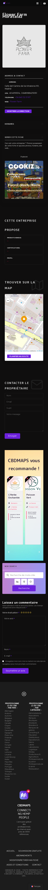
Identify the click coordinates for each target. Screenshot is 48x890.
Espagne (8, 733)
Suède (7, 776)
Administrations (35, 713)
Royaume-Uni (10, 774)
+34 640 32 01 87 (23, 97)
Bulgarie (8, 721)
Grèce (7, 742)
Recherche (24, 588)
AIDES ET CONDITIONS (17, 865)
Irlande (7, 747)
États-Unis (9, 735)
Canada (8, 723)
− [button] (8, 300)
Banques (32, 718)
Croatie (7, 728)
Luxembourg (10, 757)
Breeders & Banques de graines (33, 727)
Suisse (7, 779)
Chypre (7, 725)
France (7, 740)
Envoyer (12, 436)
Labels (31, 745)
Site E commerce (32, 517)
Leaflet (10, 351)
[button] (8, 552)
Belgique (8, 718)
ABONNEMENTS (24, 855)
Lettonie (8, 752)
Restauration (34, 769)
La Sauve (32, 503)
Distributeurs (34, 737)
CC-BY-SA (40, 351)
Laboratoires (34, 747)
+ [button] (8, 297)
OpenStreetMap (24, 351)
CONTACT (36, 865)
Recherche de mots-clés (7, 575)
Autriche (8, 716)
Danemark (9, 730)
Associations (34, 716)
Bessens (14, 503)
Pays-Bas (8, 762)
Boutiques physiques (32, 513)
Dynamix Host (35, 872)
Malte (7, 759)
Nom (5, 649)
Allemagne (9, 711)
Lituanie (8, 755)
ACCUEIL (11, 851)
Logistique (33, 749)
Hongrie (8, 745)
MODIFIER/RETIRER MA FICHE (24, 860)
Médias (31, 752)
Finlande (8, 738)
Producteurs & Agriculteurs (15, 517)
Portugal (8, 767)
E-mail (6, 656)
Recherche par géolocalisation (30, 581)
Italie (7, 750)
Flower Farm (16, 101)
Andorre (8, 713)
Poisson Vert (33, 507)
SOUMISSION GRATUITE (30, 851)
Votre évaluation (10, 613)
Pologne (8, 764)
